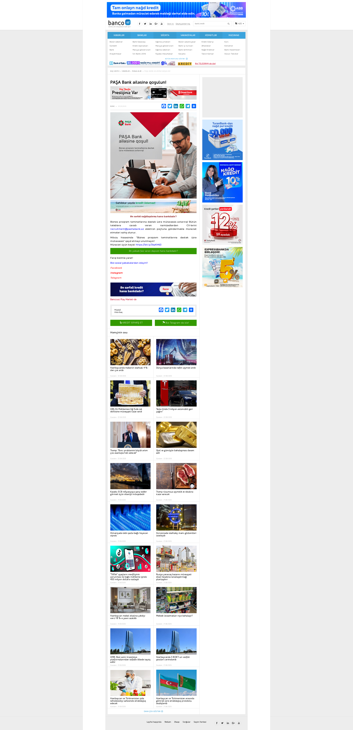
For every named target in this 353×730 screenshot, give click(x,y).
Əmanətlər (206, 46)
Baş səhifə (114, 71)
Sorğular (186, 722)
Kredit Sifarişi (208, 42)
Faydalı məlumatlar (164, 54)
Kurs (226, 42)
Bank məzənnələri (232, 50)
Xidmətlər (211, 35)
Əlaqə (177, 722)
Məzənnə (234, 35)
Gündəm (113, 46)
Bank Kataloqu (139, 42)
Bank (112, 50)
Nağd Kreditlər (208, 50)
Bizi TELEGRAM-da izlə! (205, 63)
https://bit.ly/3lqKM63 (148, 244)
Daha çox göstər (152, 711)
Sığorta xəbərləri (163, 50)
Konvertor (228, 46)
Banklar (142, 35)
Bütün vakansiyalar (187, 42)
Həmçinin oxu (118, 332)
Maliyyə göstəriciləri (142, 50)
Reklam (168, 722)
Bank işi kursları (186, 46)
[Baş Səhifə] (119, 23)
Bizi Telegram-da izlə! (177, 323)
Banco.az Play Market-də (123, 299)
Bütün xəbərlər (116, 42)
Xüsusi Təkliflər (231, 54)
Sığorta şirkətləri (163, 42)
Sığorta (165, 35)
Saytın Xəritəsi (200, 722)
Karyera (182, 54)
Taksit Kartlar (208, 54)
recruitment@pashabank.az (127, 229)
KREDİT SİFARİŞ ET (132, 323)
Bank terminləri (185, 50)
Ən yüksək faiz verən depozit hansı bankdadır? (153, 251)
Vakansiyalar (188, 35)
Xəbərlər (119, 35)
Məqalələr (136, 71)
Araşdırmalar (115, 54)
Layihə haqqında (154, 722)
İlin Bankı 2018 (139, 54)
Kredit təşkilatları (140, 46)
